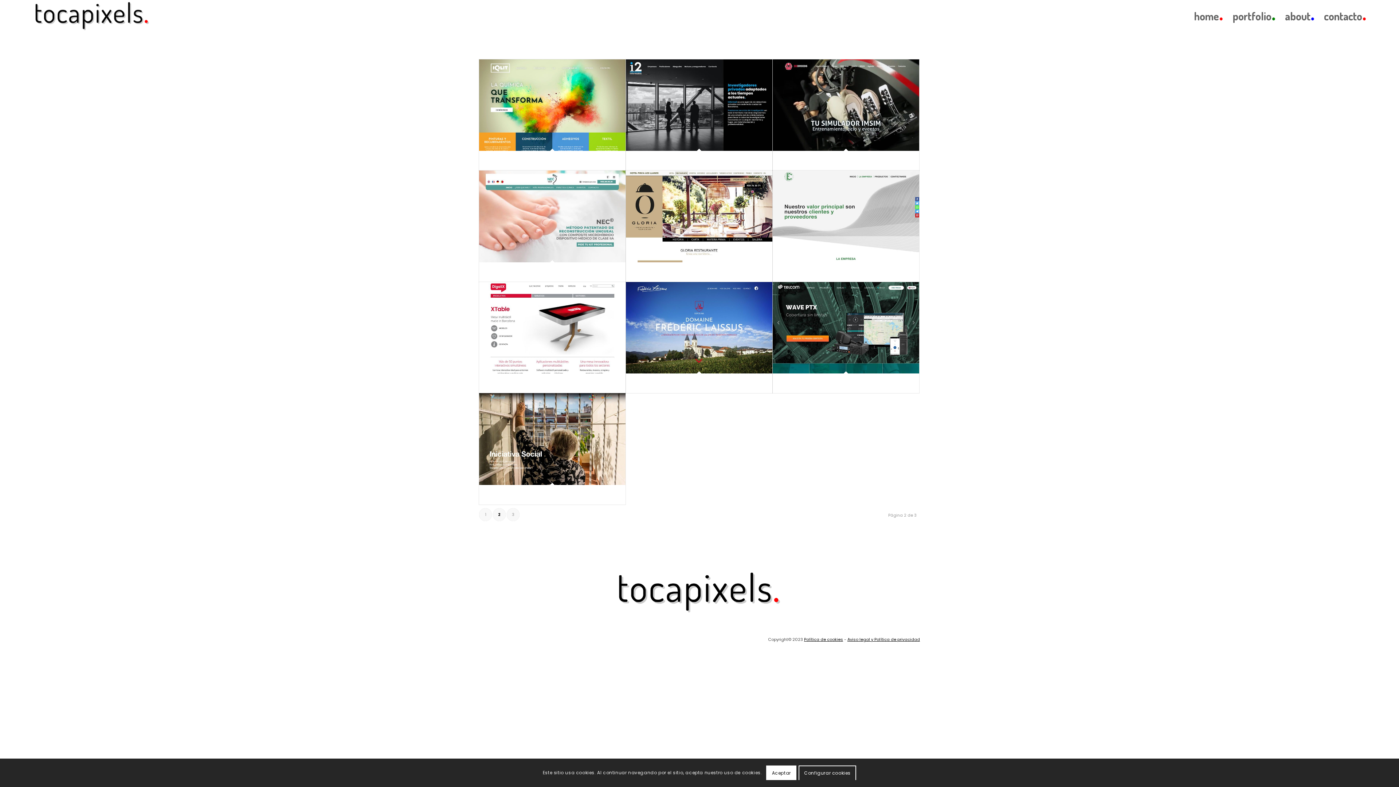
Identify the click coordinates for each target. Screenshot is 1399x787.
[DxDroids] (846, 105)
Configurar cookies (827, 773)
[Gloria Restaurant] (699, 216)
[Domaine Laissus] (699, 327)
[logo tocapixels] (92, 16)
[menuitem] (1208, 16)
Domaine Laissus (649, 383)
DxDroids (789, 161)
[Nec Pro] (552, 216)
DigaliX (493, 383)
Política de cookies (823, 639)
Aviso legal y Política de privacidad (883, 639)
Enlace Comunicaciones (803, 272)
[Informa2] (699, 105)
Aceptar (781, 773)
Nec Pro (493, 272)
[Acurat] (552, 439)
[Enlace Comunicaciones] (846, 216)
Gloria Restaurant (650, 272)
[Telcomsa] (846, 327)
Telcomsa (789, 383)
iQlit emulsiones (501, 161)
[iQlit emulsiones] (552, 105)
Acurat (492, 495)
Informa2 (642, 161)
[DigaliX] (552, 327)
